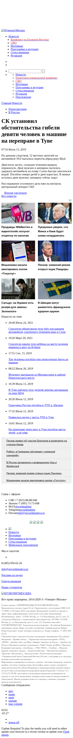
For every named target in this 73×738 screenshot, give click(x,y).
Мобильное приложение (23, 544)
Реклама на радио (12, 575)
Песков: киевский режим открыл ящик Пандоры (33, 473)
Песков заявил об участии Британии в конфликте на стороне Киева (36, 442)
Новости (14, 36)
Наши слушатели (11, 587)
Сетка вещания (20, 52)
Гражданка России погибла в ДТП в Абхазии (36, 405)
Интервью (17, 45)
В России (14, 112)
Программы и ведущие (24, 49)
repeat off (14, 722)
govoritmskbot (23, 506)
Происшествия (17, 109)
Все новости (8, 196)
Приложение (23, 97)
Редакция (16, 55)
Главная (6, 103)
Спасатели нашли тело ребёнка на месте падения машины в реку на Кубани (38, 346)
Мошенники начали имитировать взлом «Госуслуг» (36, 480)
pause (12, 694)
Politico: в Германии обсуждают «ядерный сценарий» (30, 453)
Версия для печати (15, 192)
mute (11, 697)
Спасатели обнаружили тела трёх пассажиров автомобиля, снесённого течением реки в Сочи (37, 330)
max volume (15, 703)
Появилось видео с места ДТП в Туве (31, 417)
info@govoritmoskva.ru (31, 512)
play (11, 691)
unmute (13, 700)
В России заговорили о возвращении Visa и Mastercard (31, 464)
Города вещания (11, 581)
